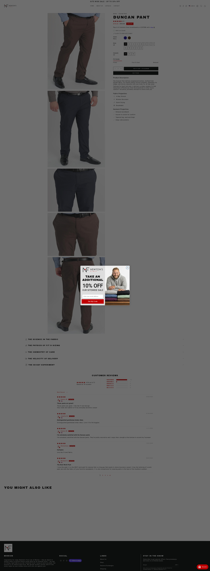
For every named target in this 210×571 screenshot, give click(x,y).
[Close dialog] (127, 267)
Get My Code (92, 301)
